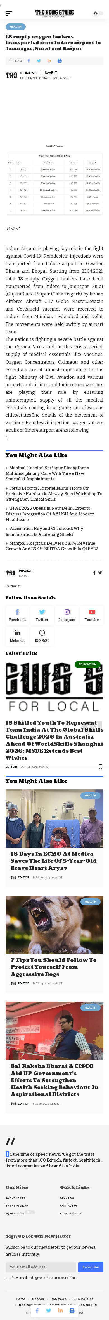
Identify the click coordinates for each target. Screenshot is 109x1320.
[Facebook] (94, 573)
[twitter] (100, 573)
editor (31, 72)
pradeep (25, 570)
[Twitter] (42, 615)
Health (16, 26)
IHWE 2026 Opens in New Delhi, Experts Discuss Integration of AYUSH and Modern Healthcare (50, 514)
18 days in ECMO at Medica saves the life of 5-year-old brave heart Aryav (54, 861)
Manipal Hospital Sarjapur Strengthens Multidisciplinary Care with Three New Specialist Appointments (47, 473)
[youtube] (91, 615)
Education (87, 664)
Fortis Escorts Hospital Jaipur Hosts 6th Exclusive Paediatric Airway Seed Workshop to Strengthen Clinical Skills (54, 494)
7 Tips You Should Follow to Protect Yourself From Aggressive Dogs (54, 967)
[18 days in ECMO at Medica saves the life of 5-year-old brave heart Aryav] (54, 818)
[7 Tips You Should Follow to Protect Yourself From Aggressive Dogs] (54, 925)
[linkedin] (17, 636)
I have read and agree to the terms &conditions (44, 1278)
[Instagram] (66, 615)
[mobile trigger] (10, 13)
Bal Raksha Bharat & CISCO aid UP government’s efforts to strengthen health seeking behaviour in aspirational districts (55, 1080)
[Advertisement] (54, 113)
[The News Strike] (54, 13)
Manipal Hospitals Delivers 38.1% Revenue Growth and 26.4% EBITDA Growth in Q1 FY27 (52, 546)
